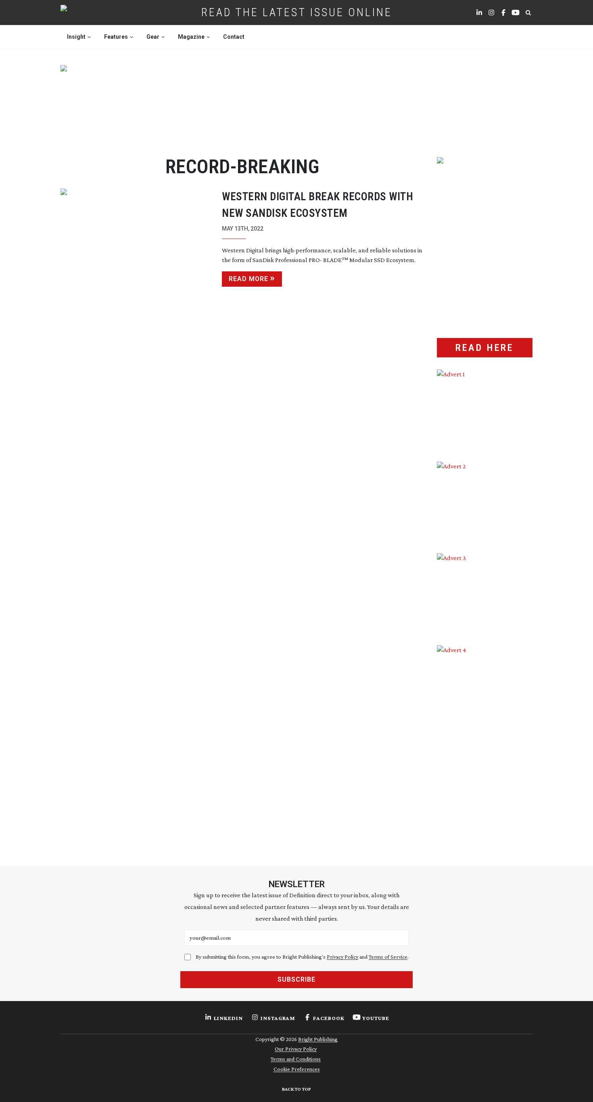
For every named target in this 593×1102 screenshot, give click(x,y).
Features (116, 37)
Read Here (484, 347)
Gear (152, 37)
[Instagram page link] (491, 12)
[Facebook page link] (503, 12)
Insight (76, 37)
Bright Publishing (318, 1039)
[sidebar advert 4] (484, 741)
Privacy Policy (342, 956)
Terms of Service (388, 956)
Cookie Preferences (297, 1069)
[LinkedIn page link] (479, 12)
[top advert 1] (296, 101)
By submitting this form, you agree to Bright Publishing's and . (302, 956)
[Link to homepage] (89, 12)
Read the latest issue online (296, 12)
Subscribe (296, 979)
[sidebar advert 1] (484, 409)
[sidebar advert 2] (484, 502)
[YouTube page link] (516, 12)
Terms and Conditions (296, 1059)
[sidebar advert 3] (484, 593)
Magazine (191, 37)
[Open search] (528, 12)
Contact (233, 37)
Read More (248, 279)
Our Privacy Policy (296, 1048)
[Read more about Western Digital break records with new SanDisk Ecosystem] (135, 238)
